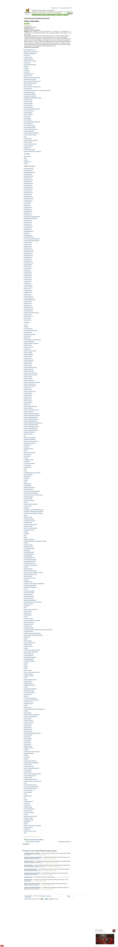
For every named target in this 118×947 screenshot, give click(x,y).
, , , (33, 572)
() (31, 312)
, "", (37, 90)
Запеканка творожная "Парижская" (32, 887)
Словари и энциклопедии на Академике (43, 10)
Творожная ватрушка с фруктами (32, 873)
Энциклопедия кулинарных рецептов (37, 14)
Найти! (69, 12)
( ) (32, 97)
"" (30, 53)
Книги (59, 14)
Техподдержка (41, 895)
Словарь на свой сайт (64, 7)
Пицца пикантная (28, 879)
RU (70, 7)
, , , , (38, 629)
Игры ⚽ (65, 14)
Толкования (46, 14)
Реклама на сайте (48, 895)
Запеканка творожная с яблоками (32, 883)
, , (30, 372)
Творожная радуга (28, 865)
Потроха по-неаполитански (64, 841)
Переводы (53, 14)
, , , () (33, 494)
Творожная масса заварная (30, 869)
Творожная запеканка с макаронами (32, 857)
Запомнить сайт (55, 7)
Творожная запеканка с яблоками (32, 853)
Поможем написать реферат (36, 839)
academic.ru (27, 14)
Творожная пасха (28, 877)
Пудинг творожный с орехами (32, 841)
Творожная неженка (29, 861)
